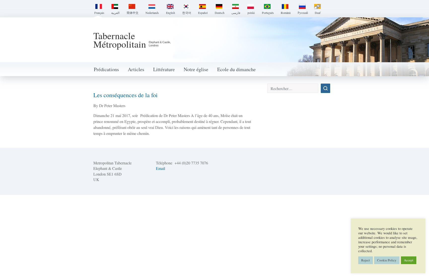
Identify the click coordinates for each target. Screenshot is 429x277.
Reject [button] (365, 260)
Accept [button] (408, 260)
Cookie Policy (386, 260)
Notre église (196, 69)
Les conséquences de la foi (125, 95)
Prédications (106, 69)
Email (160, 168)
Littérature (164, 69)
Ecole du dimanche (236, 69)
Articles (136, 69)
